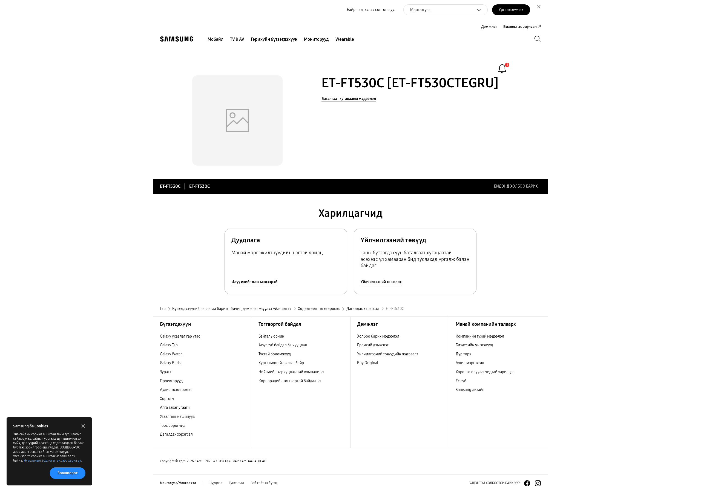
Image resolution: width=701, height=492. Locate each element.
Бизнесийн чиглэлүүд (474, 345)
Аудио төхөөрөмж (176, 389)
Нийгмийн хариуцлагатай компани (289, 372)
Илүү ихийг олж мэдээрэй (254, 282)
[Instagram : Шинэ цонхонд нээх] (538, 483)
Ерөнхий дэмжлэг (373, 345)
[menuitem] (215, 39)
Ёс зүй (461, 381)
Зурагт (165, 372)
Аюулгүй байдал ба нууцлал (282, 345)
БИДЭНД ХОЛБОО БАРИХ (516, 186)
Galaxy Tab (169, 345)
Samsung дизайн (470, 389)
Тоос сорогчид (172, 425)
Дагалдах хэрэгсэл (176, 434)
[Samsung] (177, 39)
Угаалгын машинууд (177, 416)
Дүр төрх (463, 354)
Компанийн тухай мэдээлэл (480, 336)
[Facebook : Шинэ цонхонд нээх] (527, 483)
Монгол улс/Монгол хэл (178, 483)
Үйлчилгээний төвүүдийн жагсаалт (387, 354)
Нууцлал (215, 483)
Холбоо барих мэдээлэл (378, 336)
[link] (502, 69)
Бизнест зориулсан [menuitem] (520, 26)
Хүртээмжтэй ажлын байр (281, 363)
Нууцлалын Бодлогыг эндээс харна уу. (53, 460)
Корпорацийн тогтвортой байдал (287, 381)
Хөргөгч (167, 398)
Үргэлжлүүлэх (511, 9)
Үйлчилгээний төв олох (381, 282)
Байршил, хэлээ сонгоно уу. (371, 9)
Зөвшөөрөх (68, 473)
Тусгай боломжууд (274, 354)
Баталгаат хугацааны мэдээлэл (348, 98)
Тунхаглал (236, 483)
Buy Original (367, 363)
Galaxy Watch (171, 354)
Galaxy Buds (170, 363)
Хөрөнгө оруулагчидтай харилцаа (485, 372)
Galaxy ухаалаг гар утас (180, 336)
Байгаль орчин (271, 336)
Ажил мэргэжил (470, 363)
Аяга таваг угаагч (175, 407)
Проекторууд (171, 381)
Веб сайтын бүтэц (264, 483)
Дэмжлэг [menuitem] (489, 26)
